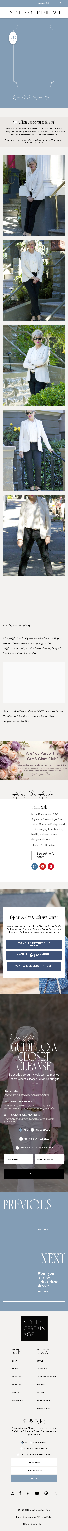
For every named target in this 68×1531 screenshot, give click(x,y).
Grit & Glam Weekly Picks (36, 1148)
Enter (32, 1174)
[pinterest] (28, 1493)
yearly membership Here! (34, 966)
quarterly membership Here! (34, 955)
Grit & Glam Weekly (36, 1139)
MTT (42, 1524)
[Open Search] (60, 3)
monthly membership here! (34, 944)
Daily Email (42, 1130)
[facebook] (20, 1493)
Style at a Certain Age (31, 96)
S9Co (34, 1524)
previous (27, 1207)
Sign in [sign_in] (42, 3)
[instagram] (12, 1493)
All (26, 1130)
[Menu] (5, 12)
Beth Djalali (39, 808)
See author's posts (45, 855)
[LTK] (46, 1493)
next (53, 1260)
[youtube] (37, 1493)
